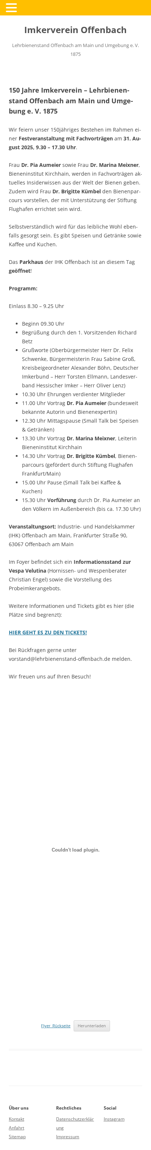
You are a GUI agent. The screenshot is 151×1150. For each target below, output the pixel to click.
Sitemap (17, 1136)
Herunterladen (92, 1025)
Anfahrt (16, 1128)
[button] (12, 7)
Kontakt (16, 1119)
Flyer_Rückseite (55, 1025)
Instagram (114, 1119)
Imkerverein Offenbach (75, 30)
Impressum (67, 1136)
